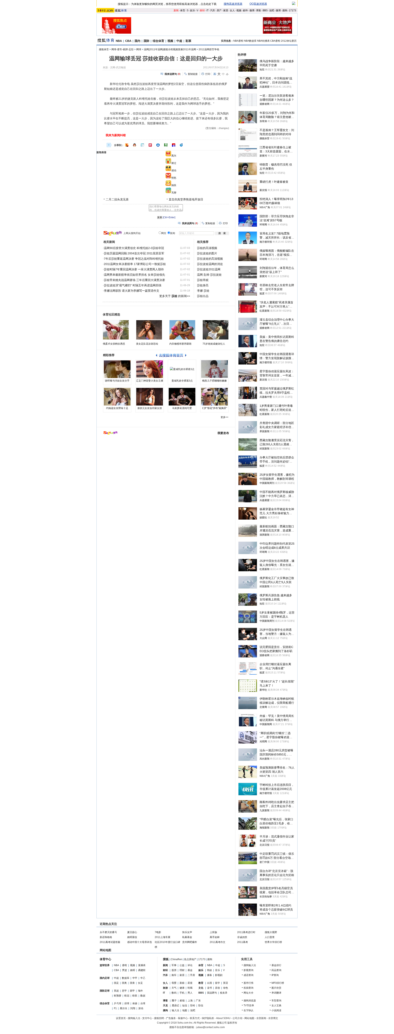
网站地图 (249, 1018)
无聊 (173, 192)
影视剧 (218, 975)
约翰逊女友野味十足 (117, 408)
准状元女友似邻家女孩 (149, 408)
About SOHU (223, 1018)
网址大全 (248, 992)
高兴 (173, 155)
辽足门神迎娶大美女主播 (149, 380)
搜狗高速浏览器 (233, 3)
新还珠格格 (106, 937)
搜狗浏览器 (250, 1000)
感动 (173, 170)
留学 (217, 982)
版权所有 (232, 1022)
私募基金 (187, 937)
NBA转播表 (263, 40)
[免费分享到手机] (181, 145)
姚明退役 (132, 937)
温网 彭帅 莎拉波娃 (209, 274)
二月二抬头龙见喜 (117, 199)
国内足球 (105, 978)
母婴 (174, 982)
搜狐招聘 (159, 1018)
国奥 (124, 982)
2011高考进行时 (246, 932)
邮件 (245, 10)
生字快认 (248, 1010)
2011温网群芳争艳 (209, 49)
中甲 (134, 978)
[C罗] (214, 397)
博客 (258, 10)
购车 (174, 975)
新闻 (176, 10)
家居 (225, 10)
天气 (174, 987)
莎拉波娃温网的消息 (210, 264)
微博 (252, 10)
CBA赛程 (275, 40)
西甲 (132, 990)
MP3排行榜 (277, 982)
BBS (265, 10)
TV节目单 (249, 1005)
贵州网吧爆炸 (189, 942)
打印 (207, 74)
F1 (115, 1008)
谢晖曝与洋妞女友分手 (117, 380)
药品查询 (276, 970)
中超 (179, 40)
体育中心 (105, 959)
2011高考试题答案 (110, 942)
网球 (138, 49)
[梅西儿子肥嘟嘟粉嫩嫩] (214, 369)
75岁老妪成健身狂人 (214, 343)
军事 (174, 965)
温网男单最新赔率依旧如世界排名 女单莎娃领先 (134, 274)
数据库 (125, 978)
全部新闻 (261, 1018)
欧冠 (126, 995)
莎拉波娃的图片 (207, 253)
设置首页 (121, 1018)
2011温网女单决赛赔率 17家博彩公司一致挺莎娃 (135, 264)
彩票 (188, 40)
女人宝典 (276, 1005)
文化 (200, 987)
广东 (198, 1000)
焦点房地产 (190, 959)
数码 (174, 992)
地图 (184, 1010)
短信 (184, 1005)
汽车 (212, 10)
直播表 (141, 965)
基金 (190, 970)
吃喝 (190, 987)
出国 (209, 982)
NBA (119, 40)
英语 (225, 982)
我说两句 (212, 992)
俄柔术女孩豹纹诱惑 (114, 343)
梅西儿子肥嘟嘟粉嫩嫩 (214, 380)
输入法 (175, 1010)
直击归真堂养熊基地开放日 (186, 199)
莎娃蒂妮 (202, 280)
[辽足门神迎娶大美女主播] (150, 369)
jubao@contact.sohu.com (210, 1027)
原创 (217, 987)
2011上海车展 (162, 937)
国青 (132, 982)
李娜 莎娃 (203, 290)
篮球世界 (105, 965)
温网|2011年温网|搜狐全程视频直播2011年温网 (170, 49)
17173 (292, 10)
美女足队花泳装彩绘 (147, 343)
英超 (116, 990)
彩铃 (192, 1005)
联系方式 (195, 1018)
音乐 (217, 970)
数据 (142, 995)
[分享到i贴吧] (173, 145)
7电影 (158, 932)
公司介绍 (237, 1018)
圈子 (174, 1000)
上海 (190, 1000)
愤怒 (173, 177)
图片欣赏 (276, 987)
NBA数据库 (250, 40)
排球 (126, 1003)
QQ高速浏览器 (258, 3)
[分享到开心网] (150, 145)
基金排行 (276, 965)
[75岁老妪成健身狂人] (216, 330)
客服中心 (183, 1018)
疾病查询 (248, 987)
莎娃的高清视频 (207, 248)
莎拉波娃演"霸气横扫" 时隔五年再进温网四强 (132, 285)
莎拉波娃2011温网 (208, 269)
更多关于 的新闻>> (174, 296)
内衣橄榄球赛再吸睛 (180, 343)
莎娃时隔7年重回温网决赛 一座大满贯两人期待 (134, 269)
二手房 (191, 975)
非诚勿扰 (242, 937)
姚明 (132, 970)
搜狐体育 (104, 49)
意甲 (124, 990)
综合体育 (158, 40)
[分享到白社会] (142, 145)
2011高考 (242, 942)
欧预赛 (117, 995)
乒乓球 (117, 1003)
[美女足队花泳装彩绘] (149, 330)
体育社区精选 (111, 314)
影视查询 (248, 970)
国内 (137, 40)
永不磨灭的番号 (108, 932)
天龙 (165, 1005)
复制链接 (193, 74)
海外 (140, 990)
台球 (142, 1003)
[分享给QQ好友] (134, 145)
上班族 (213, 932)
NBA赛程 (238, 40)
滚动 (140, 1008)
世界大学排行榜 (273, 942)
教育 (200, 982)
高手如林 (215, 937)
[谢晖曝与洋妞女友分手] (117, 369)
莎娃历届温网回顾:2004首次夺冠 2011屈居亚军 (134, 253)
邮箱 (182, 1000)
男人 (190, 992)
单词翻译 (276, 992)
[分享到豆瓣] (165, 145)
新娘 (182, 982)
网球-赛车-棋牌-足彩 (122, 49)
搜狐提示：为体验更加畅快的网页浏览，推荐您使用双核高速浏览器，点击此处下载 (167, 4)
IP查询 (275, 975)
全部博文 (273, 1018)
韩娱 (209, 970)
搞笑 (173, 185)
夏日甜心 (132, 932)
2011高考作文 (217, 942)
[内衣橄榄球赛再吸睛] (182, 330)
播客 (209, 975)
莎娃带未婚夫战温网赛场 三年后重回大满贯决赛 (134, 280)
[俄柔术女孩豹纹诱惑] (116, 330)
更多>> (224, 417)
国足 (116, 982)
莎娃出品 (202, 296)
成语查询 (248, 975)
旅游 (165, 987)
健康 (182, 987)
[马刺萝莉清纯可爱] (182, 397)
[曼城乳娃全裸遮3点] (182, 369)
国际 (146, 40)
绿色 (225, 987)
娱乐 (192, 10)
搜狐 (166, 959)
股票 (174, 970)
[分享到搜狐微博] (126, 145)
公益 (182, 965)
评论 (190, 965)
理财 (182, 970)
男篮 (124, 970)
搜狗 (284, 10)
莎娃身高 (202, 285)
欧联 (134, 995)
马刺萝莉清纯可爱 (182, 408)
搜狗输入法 (250, 965)
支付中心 (147, 1018)
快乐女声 (187, 932)
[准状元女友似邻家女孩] (150, 397)
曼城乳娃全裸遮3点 (182, 380)
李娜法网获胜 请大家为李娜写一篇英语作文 (131, 290)
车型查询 (276, 1000)
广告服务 (171, 1018)
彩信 (200, 1005)
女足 (140, 982)
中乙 (142, 978)
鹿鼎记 (175, 1005)
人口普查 (270, 937)
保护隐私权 (208, 1018)
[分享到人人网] (158, 145)
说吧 (271, 10)
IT (207, 10)
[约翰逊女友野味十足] (117, 397)
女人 (232, 10)
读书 (209, 987)
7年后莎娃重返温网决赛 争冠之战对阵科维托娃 (134, 258)
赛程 (124, 965)
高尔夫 (123, 1008)
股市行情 (248, 982)
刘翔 (132, 1008)
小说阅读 (276, 1010)
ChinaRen (176, 959)
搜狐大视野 (271, 932)
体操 (134, 1003)
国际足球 (105, 990)
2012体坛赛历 (289, 40)
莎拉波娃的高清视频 (210, 258)
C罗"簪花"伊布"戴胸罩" (214, 408)
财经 (202, 10)
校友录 (223, 992)
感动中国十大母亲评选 (139, 942)
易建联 (141, 970)
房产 (219, 10)
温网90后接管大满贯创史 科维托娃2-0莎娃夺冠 (134, 248)
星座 (190, 982)
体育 (182, 10)
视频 (238, 10)
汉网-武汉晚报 (118, 67)
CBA (128, 40)
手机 (182, 992)
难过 (173, 163)
